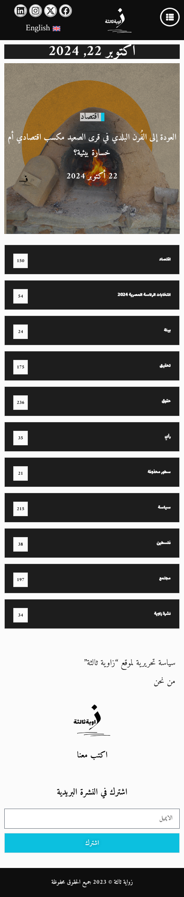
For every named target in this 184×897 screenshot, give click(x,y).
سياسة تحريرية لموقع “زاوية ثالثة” (129, 663)
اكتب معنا (92, 755)
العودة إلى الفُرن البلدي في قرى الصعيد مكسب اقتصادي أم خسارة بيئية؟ (92, 145)
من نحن (164, 681)
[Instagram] (35, 10)
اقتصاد (89, 116)
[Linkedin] (20, 10)
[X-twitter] (50, 10)
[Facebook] (65, 10)
